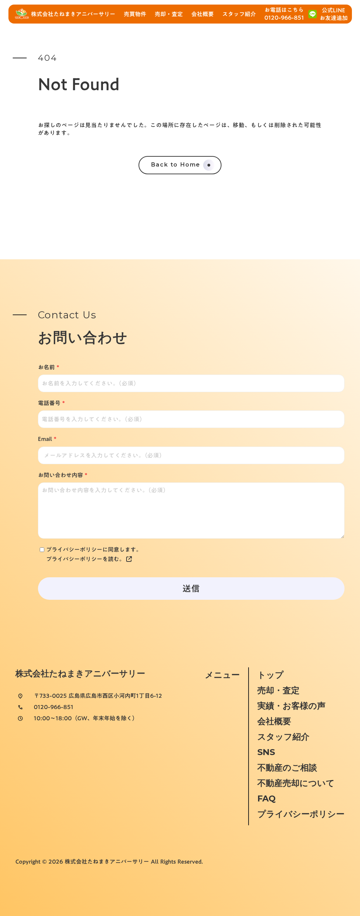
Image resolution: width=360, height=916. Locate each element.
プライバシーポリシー (301, 814)
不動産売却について (296, 783)
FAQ (266, 798)
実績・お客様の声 (291, 706)
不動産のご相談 (287, 767)
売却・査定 (278, 690)
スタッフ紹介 (283, 737)
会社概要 (274, 721)
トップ (270, 675)
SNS (266, 752)
